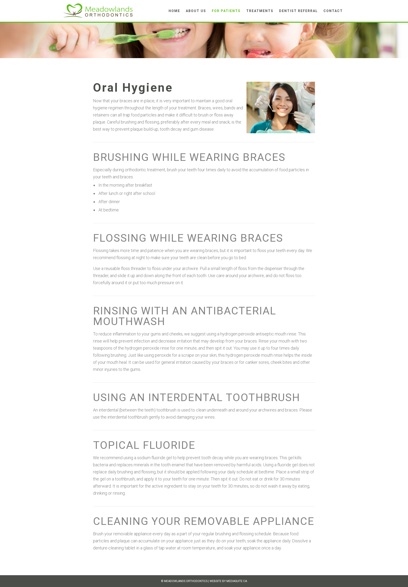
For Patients (226, 11)
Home (174, 11)
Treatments (259, 11)
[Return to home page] (97, 10)
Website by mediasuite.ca (228, 581)
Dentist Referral (298, 11)
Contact (333, 11)
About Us (196, 11)
